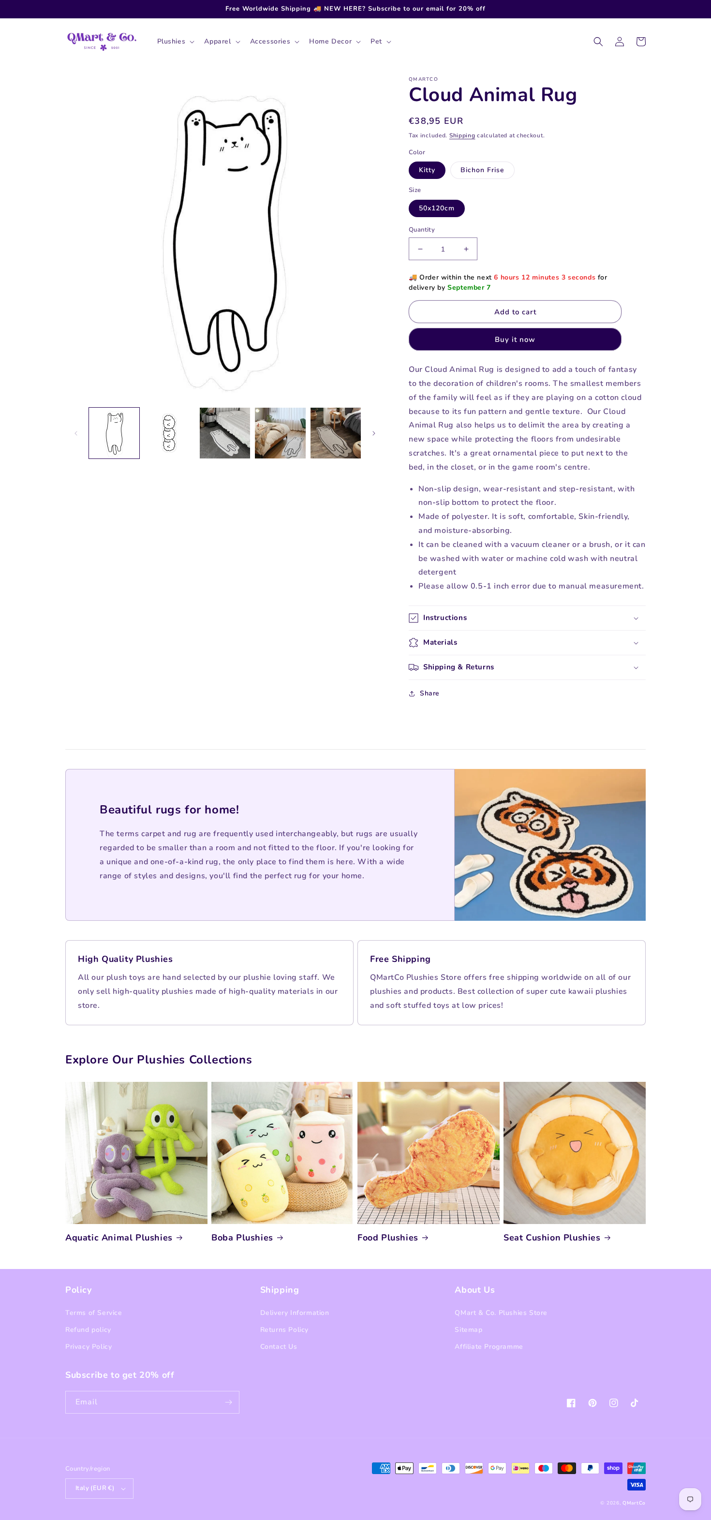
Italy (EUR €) (94, 1488)
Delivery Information (294, 1312)
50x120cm (437, 208)
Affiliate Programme (489, 1346)
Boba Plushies (242, 1237)
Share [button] (430, 693)
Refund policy (88, 1329)
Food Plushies (387, 1237)
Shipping (462, 135)
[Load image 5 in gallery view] (336, 433)
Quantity (422, 229)
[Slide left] (76, 433)
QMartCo (634, 1503)
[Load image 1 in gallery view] (114, 433)
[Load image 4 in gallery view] (280, 433)
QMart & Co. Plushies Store (501, 1312)
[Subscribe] (228, 1402)
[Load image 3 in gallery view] (225, 433)
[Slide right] (374, 433)
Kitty (427, 170)
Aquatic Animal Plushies (119, 1237)
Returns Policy (284, 1329)
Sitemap (468, 1329)
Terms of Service (93, 1312)
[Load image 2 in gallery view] (169, 433)
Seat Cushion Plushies (552, 1237)
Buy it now (515, 339)
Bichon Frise (482, 170)
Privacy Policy (88, 1346)
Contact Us (278, 1346)
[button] (175, 41)
